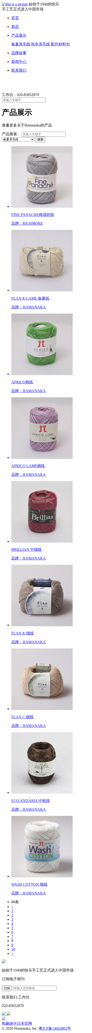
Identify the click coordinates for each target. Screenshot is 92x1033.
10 (13, 949)
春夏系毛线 (20, 44)
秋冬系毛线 (40, 44)
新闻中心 (18, 62)
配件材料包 (60, 44)
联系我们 (18, 70)
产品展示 (18, 35)
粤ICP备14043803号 (55, 1028)
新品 (15, 27)
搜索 (40, 139)
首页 (15, 18)
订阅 (7, 988)
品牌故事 (18, 53)
